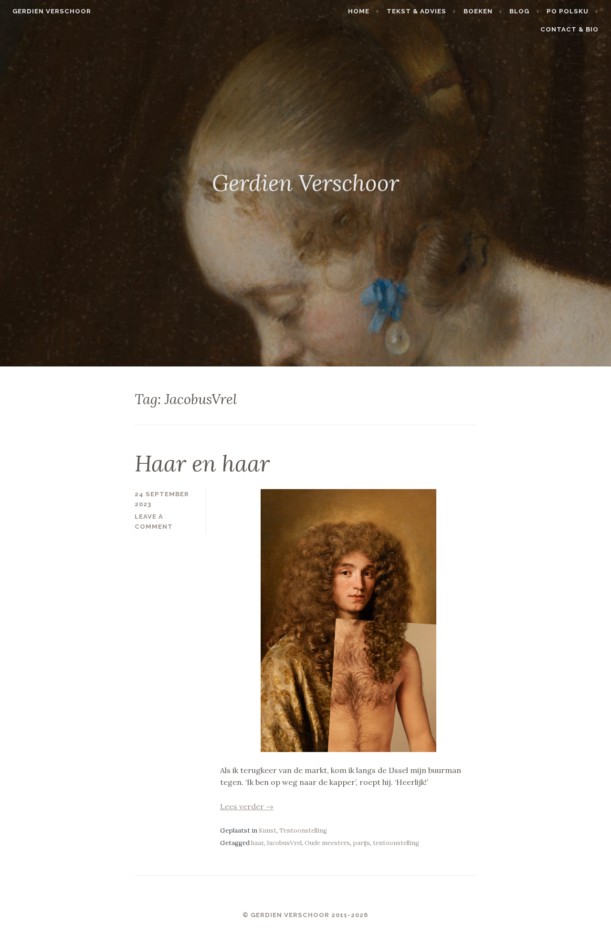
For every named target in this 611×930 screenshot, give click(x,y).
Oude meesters (327, 843)
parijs (361, 843)
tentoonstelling (396, 843)
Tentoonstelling (303, 830)
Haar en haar (202, 463)
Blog (519, 11)
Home (358, 11)
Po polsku (568, 11)
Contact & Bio (569, 29)
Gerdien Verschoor (51, 11)
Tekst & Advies (416, 11)
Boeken (478, 11)
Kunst (267, 830)
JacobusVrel (284, 843)
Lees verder (247, 806)
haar (257, 843)
